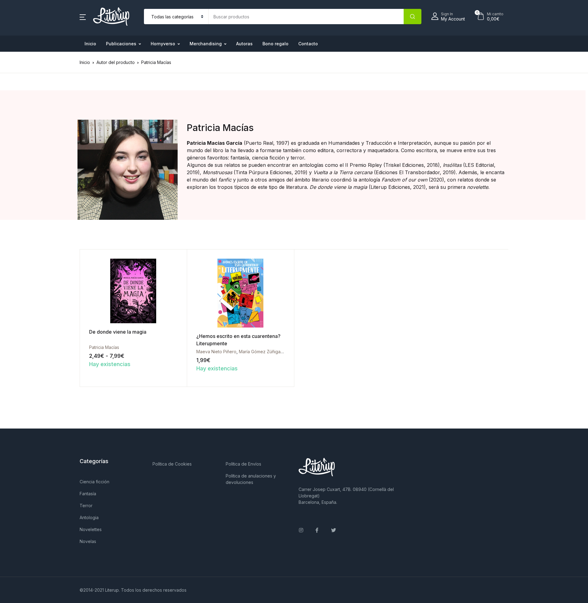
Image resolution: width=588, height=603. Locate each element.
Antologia (89, 517)
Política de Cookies (172, 463)
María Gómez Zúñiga (260, 351)
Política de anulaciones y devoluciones (251, 479)
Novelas (88, 541)
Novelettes (91, 529)
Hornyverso (163, 43)
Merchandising (206, 43)
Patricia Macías (104, 347)
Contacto (308, 43)
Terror (86, 505)
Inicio (90, 43)
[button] (83, 16)
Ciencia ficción (94, 481)
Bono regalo (275, 43)
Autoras (244, 43)
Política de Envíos (243, 463)
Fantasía (88, 493)
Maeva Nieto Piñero (216, 351)
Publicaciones (121, 43)
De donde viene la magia (117, 332)
